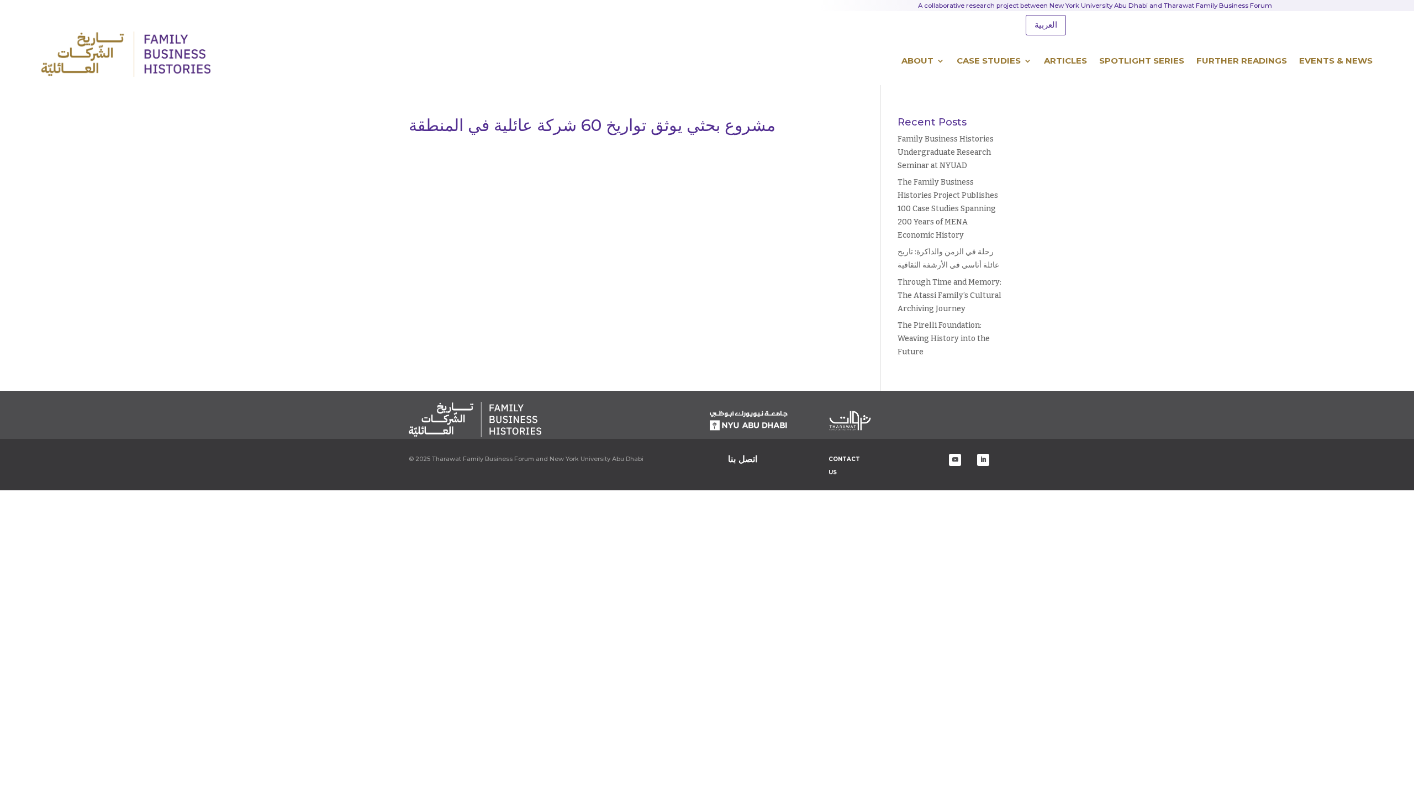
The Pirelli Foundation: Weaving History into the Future (944, 339)
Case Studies (989, 60)
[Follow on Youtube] (955, 460)
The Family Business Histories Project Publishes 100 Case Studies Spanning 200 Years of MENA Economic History (948, 208)
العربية (1046, 25)
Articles (1065, 60)
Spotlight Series (1141, 60)
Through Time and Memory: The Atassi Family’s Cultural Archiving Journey (949, 295)
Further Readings (1241, 60)
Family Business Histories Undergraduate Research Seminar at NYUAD (946, 152)
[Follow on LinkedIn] (983, 460)
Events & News (1336, 60)
